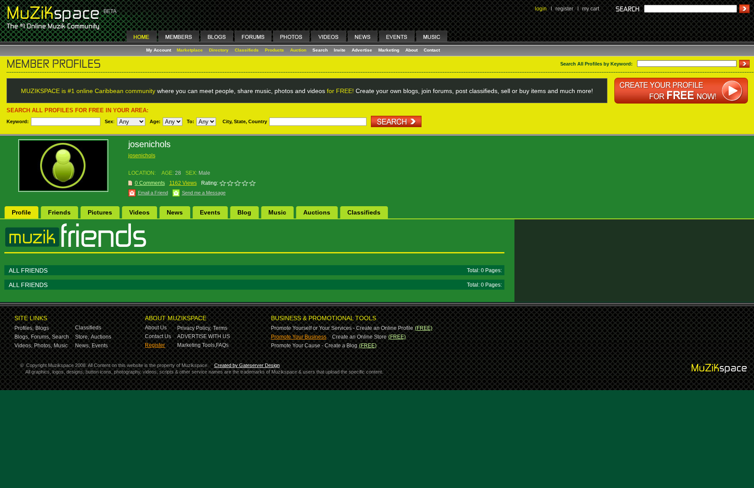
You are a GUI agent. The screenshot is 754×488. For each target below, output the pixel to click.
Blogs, (21, 337)
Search (320, 50)
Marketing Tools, (196, 345)
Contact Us (158, 336)
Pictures (100, 212)
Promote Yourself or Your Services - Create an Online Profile (342, 328)
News (175, 212)
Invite (340, 50)
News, (82, 346)
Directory (219, 50)
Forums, (40, 337)
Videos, (23, 346)
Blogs (42, 328)
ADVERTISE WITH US (203, 336)
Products (274, 50)
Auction (298, 50)
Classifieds (247, 50)
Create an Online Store (359, 337)
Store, (82, 337)
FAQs (222, 345)
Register (155, 345)
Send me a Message (204, 192)
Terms (220, 328)
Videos (139, 212)
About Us (156, 328)
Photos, (43, 346)
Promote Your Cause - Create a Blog (314, 346)
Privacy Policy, (194, 328)
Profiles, (24, 328)
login (541, 9)
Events (210, 212)
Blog (244, 212)
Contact (432, 50)
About (411, 50)
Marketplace (190, 50)
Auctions (316, 212)
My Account (159, 50)
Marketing (388, 50)
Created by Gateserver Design (247, 365)
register (564, 9)
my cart (590, 9)
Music (277, 212)
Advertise (362, 50)
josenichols (141, 155)
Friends (59, 212)
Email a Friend (153, 192)
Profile (21, 212)
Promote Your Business (298, 337)
